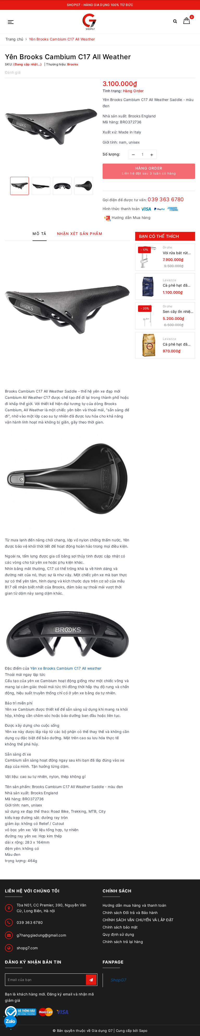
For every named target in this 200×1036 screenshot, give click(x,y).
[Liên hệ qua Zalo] (10, 1021)
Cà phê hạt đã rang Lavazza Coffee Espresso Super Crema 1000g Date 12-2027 (177, 285)
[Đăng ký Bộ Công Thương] (20, 1011)
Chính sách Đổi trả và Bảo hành (130, 912)
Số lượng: (111, 154)
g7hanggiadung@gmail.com (41, 935)
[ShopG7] (90, 21)
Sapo (143, 1030)
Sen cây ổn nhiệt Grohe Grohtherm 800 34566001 (177, 311)
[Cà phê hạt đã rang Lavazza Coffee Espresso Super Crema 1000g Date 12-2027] (148, 286)
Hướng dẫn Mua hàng (131, 217)
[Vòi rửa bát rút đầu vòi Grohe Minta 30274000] (148, 257)
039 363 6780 (166, 199)
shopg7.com (27, 948)
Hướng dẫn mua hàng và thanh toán (134, 905)
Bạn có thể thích (159, 236)
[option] (51, 127)
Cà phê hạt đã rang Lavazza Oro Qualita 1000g (175, 344)
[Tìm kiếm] (175, 22)
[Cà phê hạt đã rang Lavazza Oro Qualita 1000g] (148, 345)
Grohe (167, 247)
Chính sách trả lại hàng (123, 941)
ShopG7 (119, 980)
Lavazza (169, 280)
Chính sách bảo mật (120, 927)
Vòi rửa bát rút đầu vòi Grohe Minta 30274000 (177, 253)
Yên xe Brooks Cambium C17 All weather (65, 668)
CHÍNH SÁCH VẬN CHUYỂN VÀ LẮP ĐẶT (138, 920)
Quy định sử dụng (118, 934)
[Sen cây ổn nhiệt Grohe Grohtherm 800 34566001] (148, 315)
